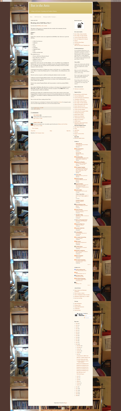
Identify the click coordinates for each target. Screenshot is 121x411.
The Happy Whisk (79, 214)
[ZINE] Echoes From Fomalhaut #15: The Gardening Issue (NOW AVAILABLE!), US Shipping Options (82, 186)
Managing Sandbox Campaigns (49, 16)
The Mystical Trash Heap (80, 259)
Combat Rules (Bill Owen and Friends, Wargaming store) (82, 44)
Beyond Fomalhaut (79, 183)
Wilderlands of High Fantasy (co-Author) (81, 296)
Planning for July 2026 (80, 276)
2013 (77, 387)
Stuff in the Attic (37, 16)
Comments (87, 317)
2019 (77, 335)
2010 (77, 392)
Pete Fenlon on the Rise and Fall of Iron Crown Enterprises (82, 211)
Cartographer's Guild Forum (79, 99)
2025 (77, 325)
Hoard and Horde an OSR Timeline (80, 94)
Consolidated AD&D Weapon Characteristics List (81, 261)
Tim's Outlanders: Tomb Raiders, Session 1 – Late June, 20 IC (81, 163)
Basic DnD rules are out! (81, 372)
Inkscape (76, 40)
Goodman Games (77, 305)
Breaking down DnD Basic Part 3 (83, 367)
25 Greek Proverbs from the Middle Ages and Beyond (82, 145)
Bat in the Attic (40, 6)
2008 (77, 395)
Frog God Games (77, 310)
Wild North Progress (80, 374)
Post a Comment (35, 128)
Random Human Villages (78, 114)
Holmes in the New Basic (62, 124)
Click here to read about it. (79, 88)
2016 (77, 340)
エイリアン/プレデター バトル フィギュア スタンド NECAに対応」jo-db (82, 196)
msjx (77, 272)
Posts (86, 315)
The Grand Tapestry (80, 148)
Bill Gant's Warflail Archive (79, 138)
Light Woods (76, 130)
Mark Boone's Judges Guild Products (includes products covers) (81, 123)
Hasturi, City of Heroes (80, 225)
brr (76, 282)
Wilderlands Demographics (79, 112)
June (78, 376)
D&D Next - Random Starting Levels (83, 357)
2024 (77, 327)
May (78, 377)
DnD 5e (35, 108)
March (78, 381)
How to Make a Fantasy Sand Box (80, 34)
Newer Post (33, 130)
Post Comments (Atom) (40, 133)
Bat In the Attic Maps (78, 298)
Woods (75, 128)
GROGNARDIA (79, 190)
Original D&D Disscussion (79, 306)
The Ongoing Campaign (80, 167)
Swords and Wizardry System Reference (81, 97)
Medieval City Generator (78, 119)
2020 (77, 333)
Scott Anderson (36, 115)
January (78, 384)
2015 (77, 342)
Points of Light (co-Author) (79, 293)
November (79, 347)
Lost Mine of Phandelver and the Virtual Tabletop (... (82, 361)
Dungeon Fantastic (79, 178)
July (78, 354)
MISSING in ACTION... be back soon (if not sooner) (82, 216)
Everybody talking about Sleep (82, 359)
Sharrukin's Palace (79, 275)
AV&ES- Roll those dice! (80, 269)
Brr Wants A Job (78, 283)
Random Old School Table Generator (81, 107)
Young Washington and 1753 (81, 273)
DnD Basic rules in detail (42, 25)
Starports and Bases (79, 238)
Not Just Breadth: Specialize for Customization (81, 234)
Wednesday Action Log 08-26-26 (81, 175)
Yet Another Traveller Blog (81, 237)
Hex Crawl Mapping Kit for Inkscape (81, 39)
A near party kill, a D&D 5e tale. (83, 355)
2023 (77, 328)
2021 (77, 332)
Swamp (75, 135)
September (79, 350)
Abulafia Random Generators (79, 117)
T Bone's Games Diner (80, 194)
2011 (77, 390)
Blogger (65, 402)
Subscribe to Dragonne (80, 201)
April (78, 379)
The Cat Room (78, 229)
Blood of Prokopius (79, 255)
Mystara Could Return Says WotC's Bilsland (82, 206)
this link (60, 102)
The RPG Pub (76, 308)
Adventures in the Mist (80, 153)
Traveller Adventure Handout (79, 109)
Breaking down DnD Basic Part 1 (83, 370)
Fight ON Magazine (78, 303)
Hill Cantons (78, 241)
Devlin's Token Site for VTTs (79, 106)
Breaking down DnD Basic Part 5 (83, 363)
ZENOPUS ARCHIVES (80, 250)
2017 (77, 339)
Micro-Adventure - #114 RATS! (81, 247)
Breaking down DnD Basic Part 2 (83, 368)
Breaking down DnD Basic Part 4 (83, 365)
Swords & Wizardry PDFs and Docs (80, 37)
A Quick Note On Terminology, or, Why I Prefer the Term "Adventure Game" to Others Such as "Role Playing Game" (82, 170)
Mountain (76, 132)
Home (31, 16)
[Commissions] (78, 149)
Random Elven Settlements (79, 116)
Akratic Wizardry (79, 209)
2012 (77, 388)
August (78, 352)
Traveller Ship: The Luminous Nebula (81, 111)
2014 (77, 344)
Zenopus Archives (37, 122)
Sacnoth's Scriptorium (80, 228)
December (79, 345)
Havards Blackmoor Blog (80, 204)
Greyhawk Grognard (80, 200)
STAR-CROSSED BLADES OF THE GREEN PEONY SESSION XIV (82, 158)
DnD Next (38, 108)
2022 (77, 330)
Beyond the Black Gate (80, 224)
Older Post (68, 130)
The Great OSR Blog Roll (79, 96)
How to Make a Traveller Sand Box (80, 35)
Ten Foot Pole (78, 152)
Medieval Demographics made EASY (81, 104)
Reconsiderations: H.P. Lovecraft (81, 191)
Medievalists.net (79, 143)
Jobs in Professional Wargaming (81, 220)
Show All (89, 264)
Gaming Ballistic (79, 232)
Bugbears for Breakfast (80, 162)
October (78, 349)
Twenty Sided (78, 174)
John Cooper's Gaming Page (79, 127)
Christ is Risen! (78, 256)
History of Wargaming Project (81, 219)
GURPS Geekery (77, 121)
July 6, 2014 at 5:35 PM (38, 125)
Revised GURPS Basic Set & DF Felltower (81, 180)
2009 (77, 393)
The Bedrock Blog (79, 157)
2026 (77, 323)
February (78, 383)
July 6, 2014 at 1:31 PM (38, 118)
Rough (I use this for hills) (79, 133)
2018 (77, 337)
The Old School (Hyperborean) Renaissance (81, 243)
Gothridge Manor (79, 246)
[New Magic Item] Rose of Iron (81, 270)
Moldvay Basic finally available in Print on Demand (82, 252)
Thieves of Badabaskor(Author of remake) (82, 294)
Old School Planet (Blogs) (79, 42)
